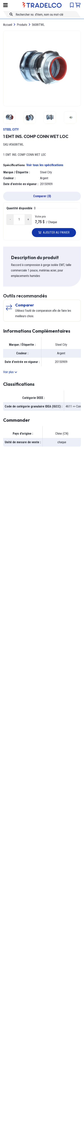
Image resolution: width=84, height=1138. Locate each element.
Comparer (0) (42, 196)
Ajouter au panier (56, 232)
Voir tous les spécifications (44, 165)
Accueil (7, 25)
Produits (22, 25)
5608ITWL (38, 25)
